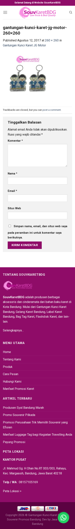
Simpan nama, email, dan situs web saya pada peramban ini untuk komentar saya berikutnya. (37, 232)
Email (12, 191)
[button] (63, 517)
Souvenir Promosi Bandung (24, 519)
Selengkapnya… (13, 330)
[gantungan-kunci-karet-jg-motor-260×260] (28, 77)
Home (7, 352)
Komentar (15, 140)
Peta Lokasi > (12, 491)
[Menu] (5, 12)
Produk (7, 367)
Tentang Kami (12, 359)
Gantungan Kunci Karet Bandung (48, 515)
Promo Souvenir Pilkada (19, 415)
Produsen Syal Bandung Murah (23, 407)
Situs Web (14, 208)
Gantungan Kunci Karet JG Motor (24, 45)
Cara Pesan (10, 374)
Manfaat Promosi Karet (18, 389)
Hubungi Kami (12, 381)
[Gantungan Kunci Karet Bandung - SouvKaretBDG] (37, 12)
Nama (12, 173)
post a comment (51, 109)
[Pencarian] (70, 12)
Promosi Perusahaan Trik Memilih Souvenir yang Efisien (35, 425)
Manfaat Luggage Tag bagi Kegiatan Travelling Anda (37, 434)
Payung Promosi (14, 442)
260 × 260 (52, 40)
